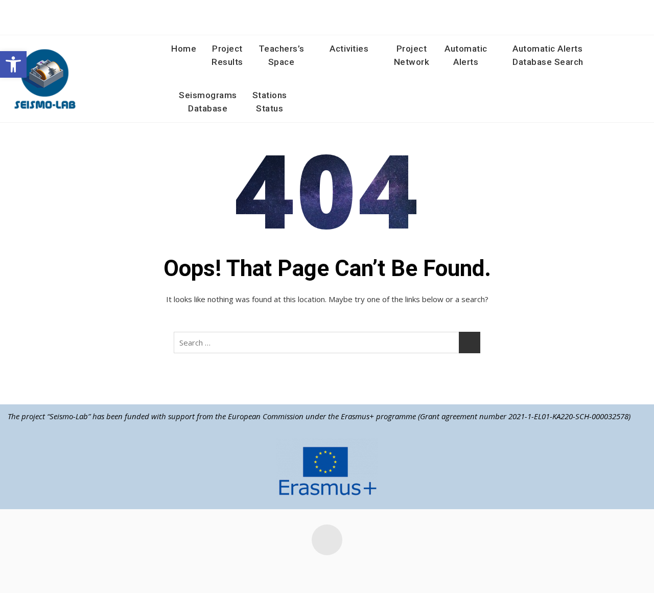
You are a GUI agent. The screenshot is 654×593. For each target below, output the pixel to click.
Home (183, 48)
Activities (349, 48)
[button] (13, 64)
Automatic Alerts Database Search (547, 55)
